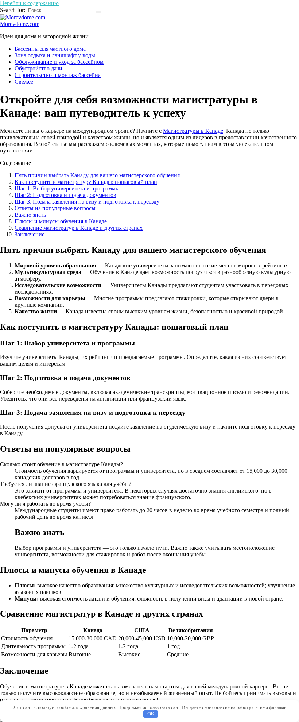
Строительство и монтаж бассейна (58, 75)
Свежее (24, 81)
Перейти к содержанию (29, 3)
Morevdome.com (19, 24)
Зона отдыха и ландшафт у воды (55, 55)
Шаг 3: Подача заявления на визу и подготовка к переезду (87, 201)
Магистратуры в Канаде (193, 131)
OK (150, 714)
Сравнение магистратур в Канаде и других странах (79, 228)
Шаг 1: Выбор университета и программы (67, 188)
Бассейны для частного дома (50, 49)
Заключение (29, 234)
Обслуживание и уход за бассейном (59, 62)
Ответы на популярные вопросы (55, 208)
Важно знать (30, 215)
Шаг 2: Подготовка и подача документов (65, 195)
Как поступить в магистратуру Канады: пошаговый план (86, 182)
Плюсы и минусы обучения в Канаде (61, 221)
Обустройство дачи (38, 68)
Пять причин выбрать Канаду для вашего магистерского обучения (97, 175)
